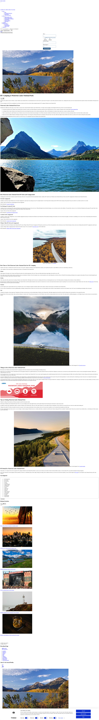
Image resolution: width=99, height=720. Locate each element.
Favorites (6, 483)
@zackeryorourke (82, 466)
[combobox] (49, 36)
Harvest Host (7, 496)
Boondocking (7, 495)
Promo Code (45, 41)
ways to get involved (47, 377)
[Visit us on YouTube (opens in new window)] (2, 666)
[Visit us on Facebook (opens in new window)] (2, 665)
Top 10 (6, 487)
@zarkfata (54, 263)
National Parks (7, 485)
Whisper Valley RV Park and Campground (13, 228)
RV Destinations (7, 479)
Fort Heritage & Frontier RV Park (12, 212)
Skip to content (2, 0)
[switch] (36, 718)
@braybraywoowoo (82, 365)
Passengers (45, 44)
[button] (45, 39)
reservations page (35, 226)
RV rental (76, 472)
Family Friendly (7, 484)
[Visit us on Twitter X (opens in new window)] (2, 667)
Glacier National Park (74, 109)
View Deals (13, 9)
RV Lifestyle (7, 481)
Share (2, 98)
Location (6, 494)
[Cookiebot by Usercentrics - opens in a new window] (13, 718)
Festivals (6, 490)
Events (6, 482)
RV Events (6, 480)
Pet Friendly (7, 486)
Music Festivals (7, 491)
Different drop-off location (50, 37)
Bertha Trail (91, 281)
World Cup (6, 488)
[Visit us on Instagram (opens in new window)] (2, 664)
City (44, 34)
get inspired (6, 493)
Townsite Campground (10, 204)
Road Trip (6, 489)
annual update (7, 492)
